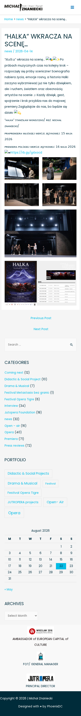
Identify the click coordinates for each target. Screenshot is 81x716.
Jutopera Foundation (20, 412)
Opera (9, 432)
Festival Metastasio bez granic (27, 393)
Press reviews (14, 446)
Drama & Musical (17, 386)
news (8, 51)
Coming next (14, 373)
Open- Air (55, 502)
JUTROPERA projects (23, 502)
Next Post (41, 329)
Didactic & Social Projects (28, 473)
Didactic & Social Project (23, 379)
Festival (50, 483)
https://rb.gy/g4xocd (26, 153)
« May (9, 589)
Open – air (12, 426)
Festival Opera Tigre (19, 399)
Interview (11, 406)
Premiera (11, 439)
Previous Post (41, 318)
